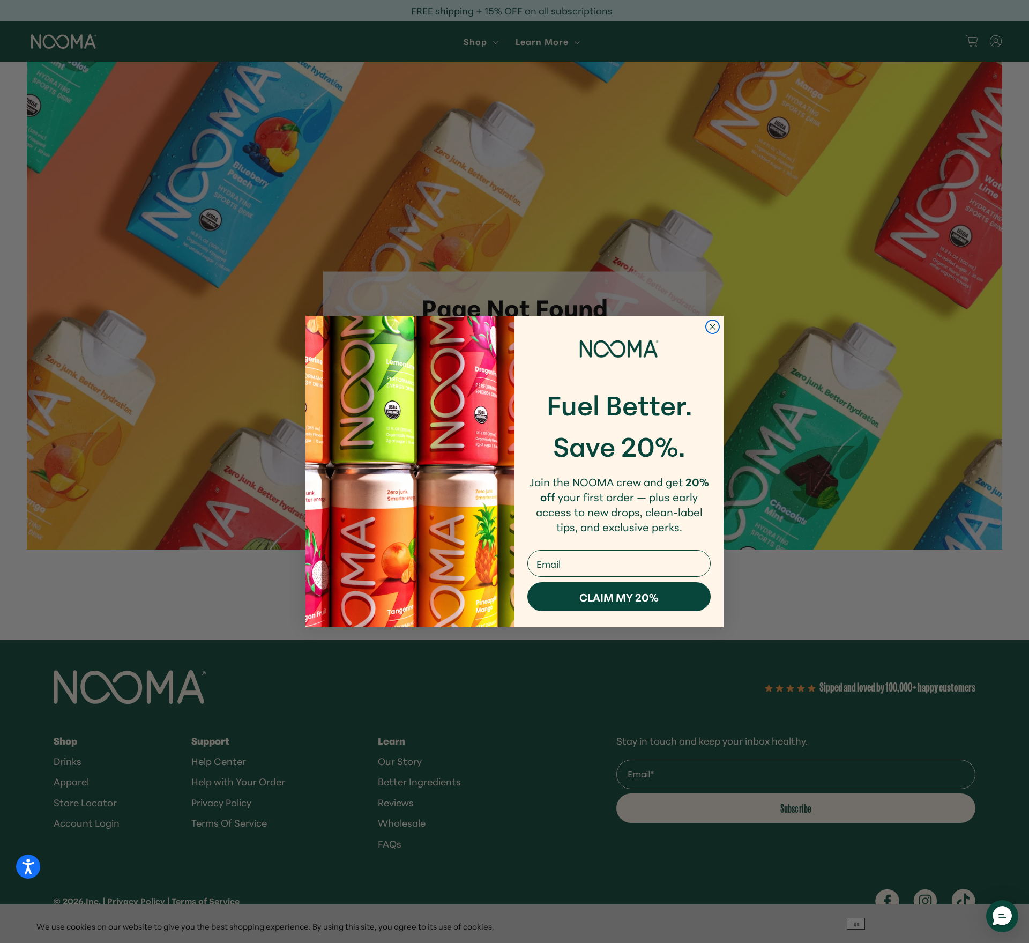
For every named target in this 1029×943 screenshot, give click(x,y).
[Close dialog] (712, 326)
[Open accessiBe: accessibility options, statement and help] (28, 867)
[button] (1002, 916)
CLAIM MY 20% (619, 596)
